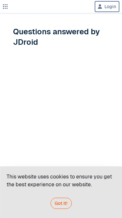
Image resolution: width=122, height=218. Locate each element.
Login (110, 6)
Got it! (61, 203)
